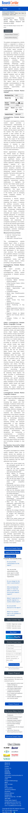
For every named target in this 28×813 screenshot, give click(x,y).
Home (5, 9)
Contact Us (8, 768)
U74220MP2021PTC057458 (14, 805)
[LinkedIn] (14, 812)
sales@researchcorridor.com (13, 802)
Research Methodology (11, 780)
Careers (7, 766)
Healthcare (8, 773)
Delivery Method (9, 793)
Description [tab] (8, 31)
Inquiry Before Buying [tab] (11, 37)
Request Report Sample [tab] (11, 34)
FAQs (6, 786)
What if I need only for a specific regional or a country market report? (14, 599)
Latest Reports (10, 11)
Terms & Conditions (10, 789)
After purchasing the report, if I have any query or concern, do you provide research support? (13, 590)
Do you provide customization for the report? (13, 563)
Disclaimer (8, 791)
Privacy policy (9, 788)
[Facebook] (11, 812)
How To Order (9, 784)
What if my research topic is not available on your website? (14, 613)
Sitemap (7, 770)
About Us (7, 764)
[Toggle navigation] (19, 8)
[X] (12, 812)
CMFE (6, 779)
